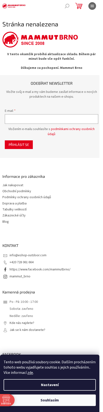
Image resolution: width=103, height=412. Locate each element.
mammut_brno (20, 276)
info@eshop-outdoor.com (28, 255)
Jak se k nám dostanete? (27, 330)
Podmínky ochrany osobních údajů (26, 197)
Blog (5, 222)
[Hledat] (67, 6)
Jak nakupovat (12, 185)
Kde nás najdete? (22, 323)
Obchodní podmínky (16, 191)
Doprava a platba (14, 203)
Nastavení (50, 385)
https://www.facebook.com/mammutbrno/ (40, 269)
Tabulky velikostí (14, 209)
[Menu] (92, 6)
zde (30, 372)
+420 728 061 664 (22, 262)
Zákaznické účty (14, 215)
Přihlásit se (19, 145)
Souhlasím (49, 400)
